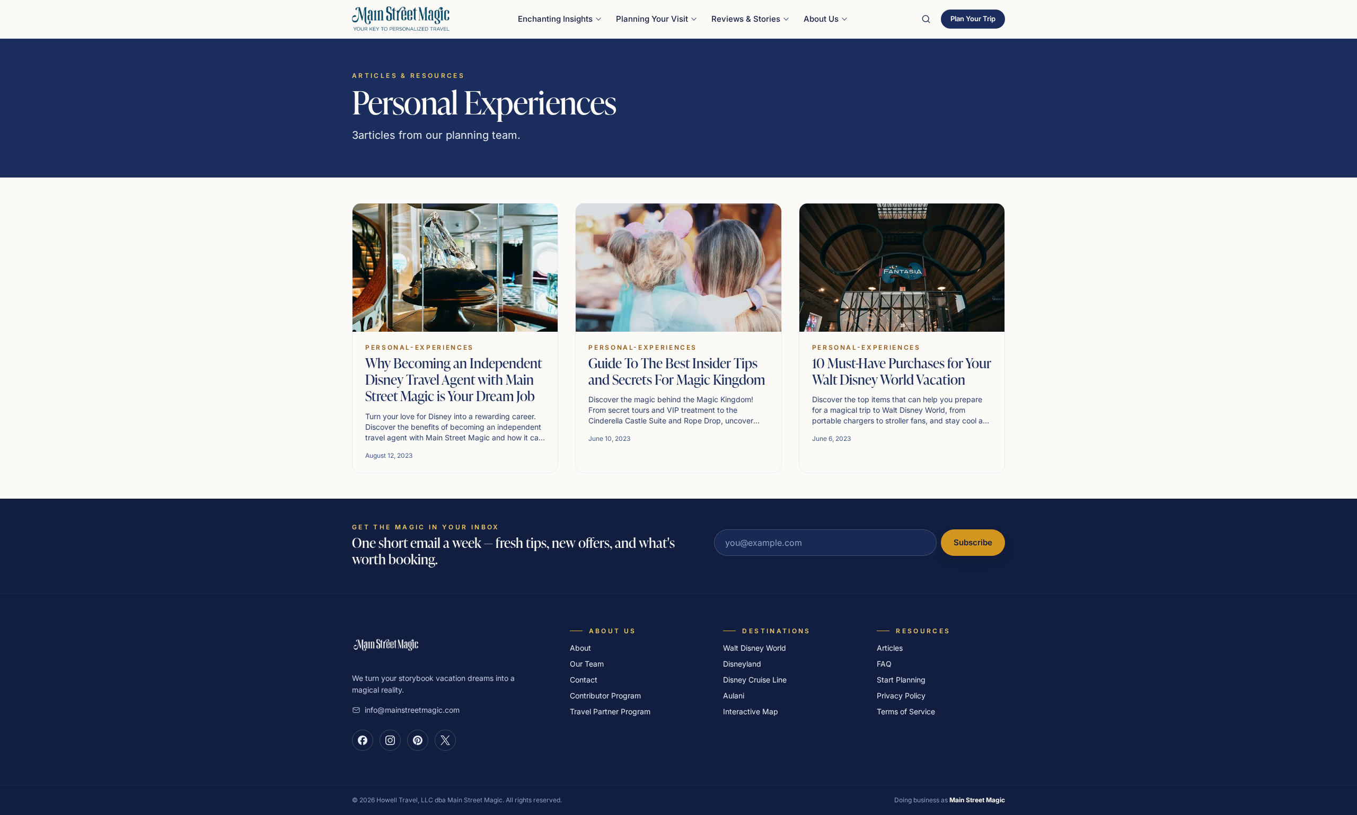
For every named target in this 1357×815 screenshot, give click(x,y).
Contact (583, 679)
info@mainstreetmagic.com (412, 709)
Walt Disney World (754, 647)
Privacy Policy (901, 695)
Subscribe (973, 542)
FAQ (884, 663)
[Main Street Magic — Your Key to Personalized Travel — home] (401, 19)
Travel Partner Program (610, 711)
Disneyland (742, 663)
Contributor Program (605, 695)
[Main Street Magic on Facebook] (362, 740)
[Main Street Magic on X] (445, 740)
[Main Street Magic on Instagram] (390, 740)
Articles (890, 647)
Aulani (733, 695)
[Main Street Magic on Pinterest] (417, 740)
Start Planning (901, 679)
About (580, 647)
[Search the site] (926, 19)
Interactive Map (750, 711)
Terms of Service (906, 711)
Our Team (587, 663)
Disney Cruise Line (755, 679)
